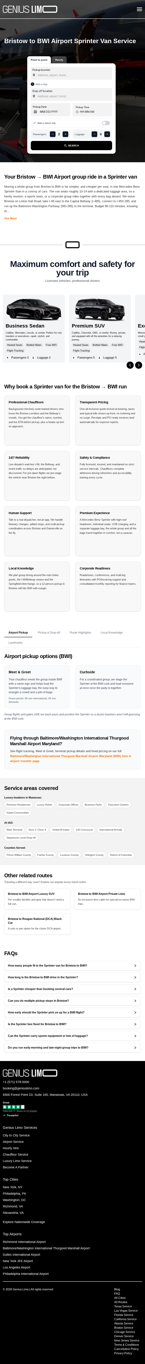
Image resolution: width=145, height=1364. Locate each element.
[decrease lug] (94, 134)
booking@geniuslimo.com (21, 1088)
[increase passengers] (65, 134)
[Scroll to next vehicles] (138, 365)
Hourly (59, 59)
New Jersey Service (126, 1340)
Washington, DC (14, 1200)
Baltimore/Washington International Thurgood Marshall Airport (46, 1248)
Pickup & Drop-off (49, 632)
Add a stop (41, 84)
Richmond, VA (13, 1206)
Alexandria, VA (13, 1213)
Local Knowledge (112, 632)
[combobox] (71, 75)
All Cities (120, 1297)
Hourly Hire (11, 1148)
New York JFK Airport (18, 1261)
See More (10, 218)
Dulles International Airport (21, 1254)
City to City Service (16, 1135)
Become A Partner (15, 1167)
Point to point (39, 59)
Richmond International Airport (24, 1242)
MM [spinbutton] (42, 111)
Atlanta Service (123, 1323)
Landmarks (15, 642)
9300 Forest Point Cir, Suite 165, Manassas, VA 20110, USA (45, 1094)
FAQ (117, 1293)
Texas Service (123, 1306)
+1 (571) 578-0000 (16, 1082)
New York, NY (12, 1187)
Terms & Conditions (126, 1344)
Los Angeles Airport (16, 1267)
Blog (117, 1289)
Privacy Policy (123, 1353)
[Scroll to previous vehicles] (130, 365)
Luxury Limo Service (17, 1161)
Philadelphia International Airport (26, 1274)
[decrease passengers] (53, 134)
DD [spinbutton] (48, 111)
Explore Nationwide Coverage (24, 1222)
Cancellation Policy (126, 1349)
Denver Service (124, 1336)
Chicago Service (124, 1331)
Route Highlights (80, 632)
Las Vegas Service (126, 1310)
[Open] (110, 75)
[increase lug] (107, 134)
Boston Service (123, 1327)
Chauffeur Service (15, 1154)
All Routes (120, 1302)
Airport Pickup (18, 632)
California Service (125, 1319)
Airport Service (13, 1142)
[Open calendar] (35, 112)
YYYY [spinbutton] (54, 111)
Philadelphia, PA (14, 1193)
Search (73, 145)
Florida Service (123, 1314)
